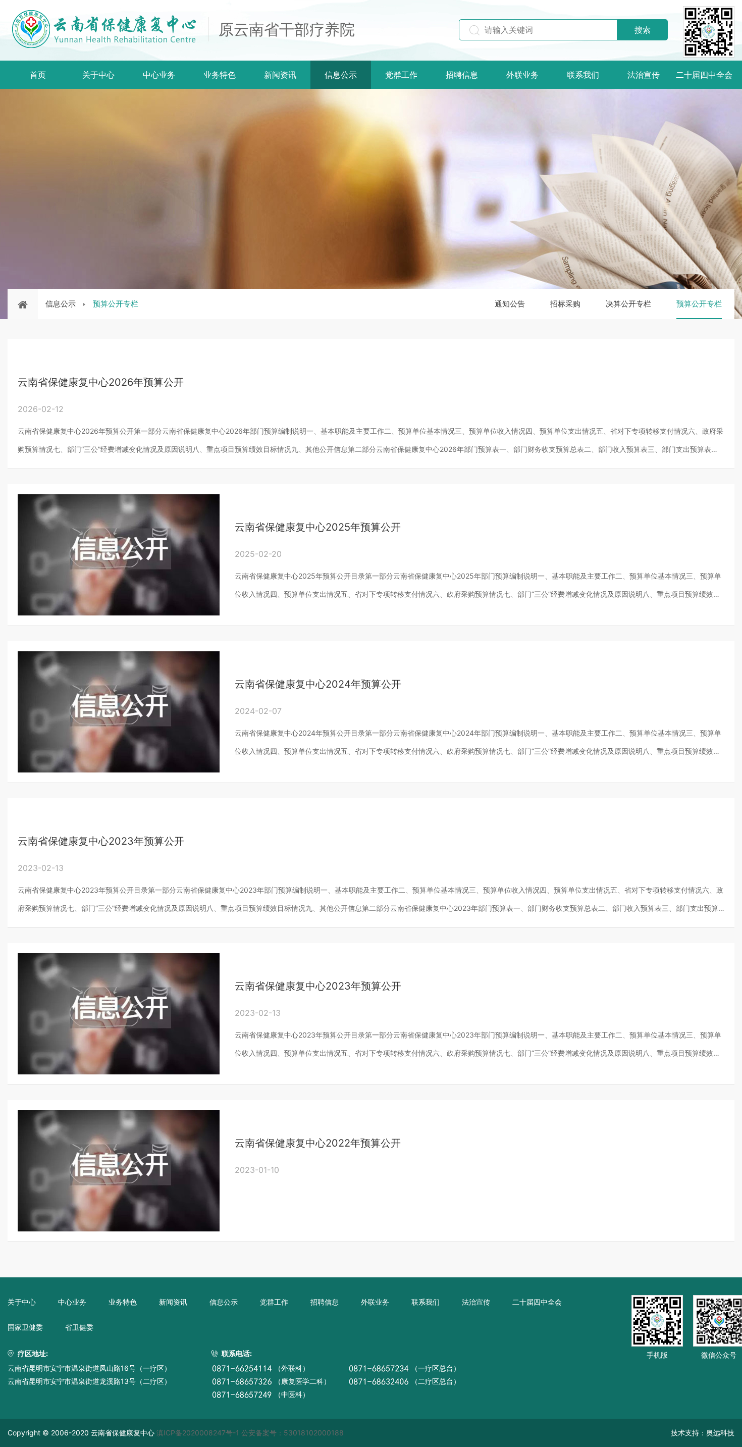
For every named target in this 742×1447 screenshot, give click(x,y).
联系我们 (583, 75)
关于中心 (98, 75)
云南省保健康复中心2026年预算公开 (101, 382)
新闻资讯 (280, 75)
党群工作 (401, 75)
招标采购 (565, 303)
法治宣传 (643, 75)
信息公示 (341, 75)
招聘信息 (462, 75)
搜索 (642, 30)
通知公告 (510, 303)
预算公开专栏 (115, 303)
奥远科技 (720, 1432)
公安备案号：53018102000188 (292, 1432)
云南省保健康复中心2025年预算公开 (318, 527)
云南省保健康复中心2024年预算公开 (318, 684)
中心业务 (159, 75)
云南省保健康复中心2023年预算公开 (101, 841)
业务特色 (219, 75)
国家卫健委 (25, 1327)
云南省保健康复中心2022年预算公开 (318, 1143)
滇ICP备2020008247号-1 (197, 1432)
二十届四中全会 (704, 75)
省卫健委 (79, 1327)
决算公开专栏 (628, 303)
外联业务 (522, 75)
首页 (38, 75)
